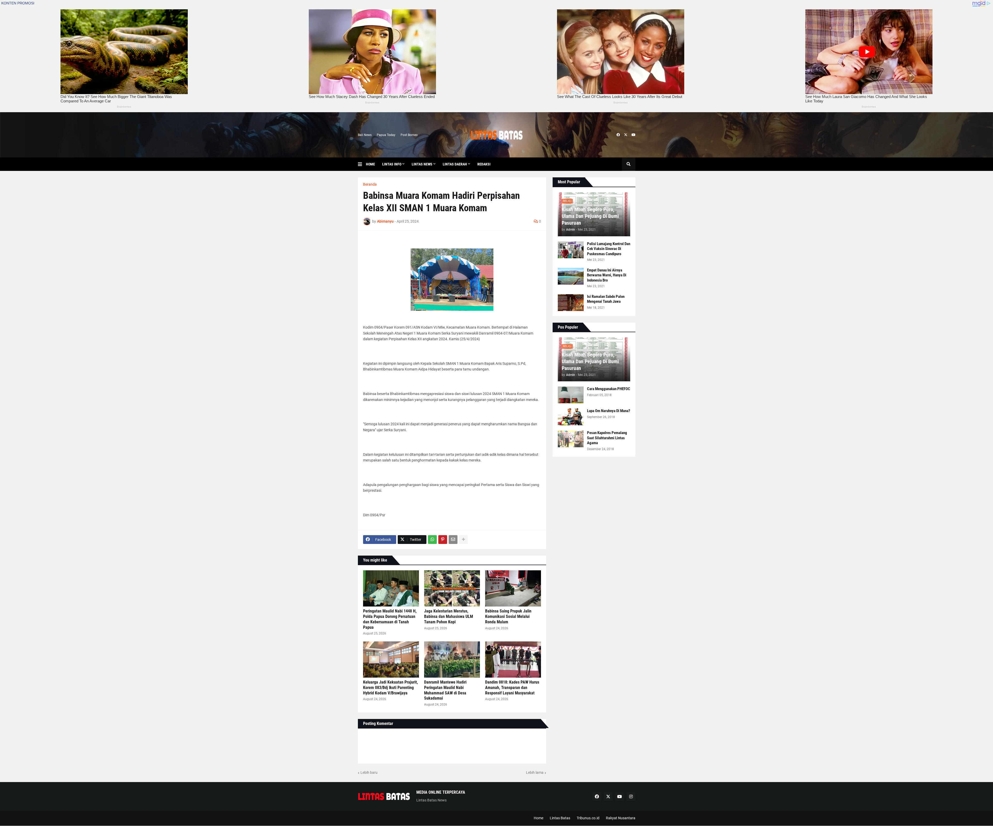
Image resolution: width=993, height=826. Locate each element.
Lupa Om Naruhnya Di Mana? (608, 410)
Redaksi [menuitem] (484, 164)
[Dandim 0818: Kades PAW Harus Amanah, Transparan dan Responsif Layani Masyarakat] (513, 659)
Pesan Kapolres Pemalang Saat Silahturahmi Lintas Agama (607, 437)
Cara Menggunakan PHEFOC (608, 389)
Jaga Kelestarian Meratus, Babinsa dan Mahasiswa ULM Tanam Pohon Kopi (448, 616)
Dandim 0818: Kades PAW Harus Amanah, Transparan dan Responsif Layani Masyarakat (512, 687)
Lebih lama (535, 772)
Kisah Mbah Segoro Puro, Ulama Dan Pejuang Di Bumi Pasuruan (590, 216)
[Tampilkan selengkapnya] (463, 539)
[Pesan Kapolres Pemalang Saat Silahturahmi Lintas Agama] (571, 438)
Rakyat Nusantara (620, 818)
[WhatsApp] (432, 539)
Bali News (365, 135)
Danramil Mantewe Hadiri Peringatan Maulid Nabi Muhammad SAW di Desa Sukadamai (445, 690)
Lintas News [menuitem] (422, 164)
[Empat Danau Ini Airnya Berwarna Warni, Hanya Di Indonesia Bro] (571, 276)
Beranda (370, 184)
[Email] (453, 539)
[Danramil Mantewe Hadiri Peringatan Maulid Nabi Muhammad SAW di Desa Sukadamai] (452, 659)
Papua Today (386, 135)
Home (538, 818)
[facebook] (618, 135)
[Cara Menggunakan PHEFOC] (571, 395)
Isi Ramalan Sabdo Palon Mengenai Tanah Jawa (606, 299)
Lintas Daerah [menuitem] (455, 164)
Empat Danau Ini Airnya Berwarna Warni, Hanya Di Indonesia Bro (606, 275)
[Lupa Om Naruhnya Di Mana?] (571, 416)
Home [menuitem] (370, 164)
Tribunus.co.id (588, 818)
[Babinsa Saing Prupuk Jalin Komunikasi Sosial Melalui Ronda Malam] (513, 588)
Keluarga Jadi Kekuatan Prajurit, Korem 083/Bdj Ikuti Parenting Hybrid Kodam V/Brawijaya (390, 687)
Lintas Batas (560, 818)
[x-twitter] (625, 135)
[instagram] (631, 796)
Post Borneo (409, 135)
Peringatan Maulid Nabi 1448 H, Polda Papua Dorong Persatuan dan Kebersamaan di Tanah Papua (390, 619)
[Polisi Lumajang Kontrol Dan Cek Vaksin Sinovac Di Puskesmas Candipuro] (571, 249)
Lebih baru (369, 772)
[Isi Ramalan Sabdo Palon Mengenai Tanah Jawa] (571, 302)
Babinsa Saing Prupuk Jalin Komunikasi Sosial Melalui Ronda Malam (508, 616)
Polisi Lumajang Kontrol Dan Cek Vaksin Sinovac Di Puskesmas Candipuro (608, 248)
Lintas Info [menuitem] (391, 164)
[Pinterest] (442, 539)
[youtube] (633, 135)
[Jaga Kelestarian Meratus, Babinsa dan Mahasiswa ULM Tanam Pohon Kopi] (452, 588)
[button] (362, 164)
